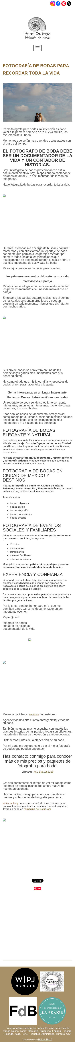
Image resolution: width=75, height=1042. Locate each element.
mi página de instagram (37, 808)
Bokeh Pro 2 (45, 1039)
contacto (34, 714)
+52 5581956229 (44, 771)
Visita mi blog (10, 803)
